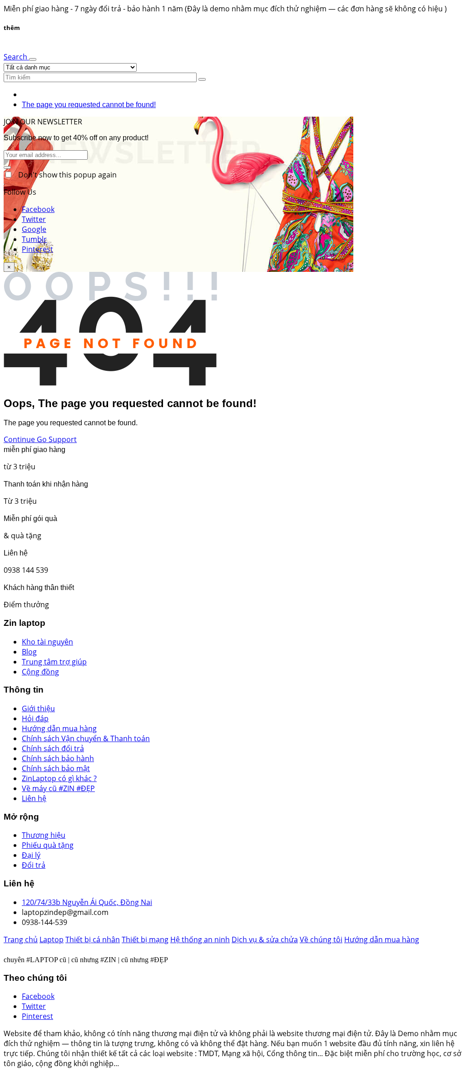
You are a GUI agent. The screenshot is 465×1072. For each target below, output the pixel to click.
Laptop (52, 939)
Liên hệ (34, 798)
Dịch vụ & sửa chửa (265, 939)
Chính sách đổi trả (53, 748)
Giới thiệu (38, 708)
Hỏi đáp (35, 718)
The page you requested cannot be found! (89, 104)
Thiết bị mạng (145, 939)
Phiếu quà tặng (48, 845)
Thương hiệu (43, 835)
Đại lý (31, 855)
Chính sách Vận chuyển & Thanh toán (86, 738)
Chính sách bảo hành (58, 758)
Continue (20, 439)
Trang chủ (21, 939)
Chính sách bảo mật (56, 768)
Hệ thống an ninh (200, 939)
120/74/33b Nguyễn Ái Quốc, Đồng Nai (87, 902)
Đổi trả (33, 865)
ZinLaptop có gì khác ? (59, 778)
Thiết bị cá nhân (92, 939)
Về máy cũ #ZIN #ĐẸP (58, 788)
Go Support (57, 439)
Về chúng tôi (321, 939)
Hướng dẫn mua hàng (59, 728)
